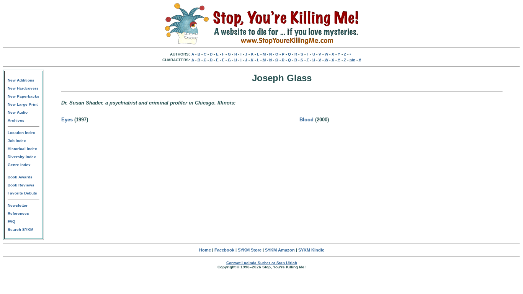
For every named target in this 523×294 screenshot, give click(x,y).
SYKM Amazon (280, 250)
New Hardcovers (23, 88)
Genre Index (19, 165)
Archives (16, 120)
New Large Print (23, 104)
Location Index (21, 133)
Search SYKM (20, 229)
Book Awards (20, 177)
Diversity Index (22, 157)
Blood (307, 119)
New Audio (18, 112)
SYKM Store (250, 250)
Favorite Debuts (22, 193)
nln (352, 60)
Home (205, 250)
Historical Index (22, 149)
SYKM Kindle (311, 250)
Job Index (17, 141)
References (18, 213)
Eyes (67, 119)
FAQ (11, 221)
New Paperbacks (23, 96)
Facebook (224, 250)
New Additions (21, 80)
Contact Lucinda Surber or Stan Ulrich (261, 263)
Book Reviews (21, 185)
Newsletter (18, 205)
